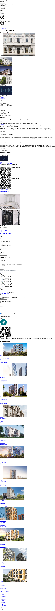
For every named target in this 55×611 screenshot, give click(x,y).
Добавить (9, 292)
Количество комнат (3, 4)
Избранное (1, 9)
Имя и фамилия (2, 297)
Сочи (2, 606)
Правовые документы (7, 592)
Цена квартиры (2, 5)
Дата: (1, 298)
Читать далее (2, 124)
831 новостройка (3, 3)
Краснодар (3, 602)
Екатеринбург (4, 599)
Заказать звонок (2, 165)
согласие (8, 270)
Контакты (1, 592)
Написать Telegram (2, 97)
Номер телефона (14, 297)
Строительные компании (13, 592)
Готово (1, 306)
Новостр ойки (4, 595)
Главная (3, 594)
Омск (2, 604)
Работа (18, 592)
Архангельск (3, 598)
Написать (1, 96)
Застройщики (4, 596)
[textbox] (3, 0)
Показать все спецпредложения (4, 189)
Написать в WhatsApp (3, 25)
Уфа (2, 607)
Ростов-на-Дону (4, 605)
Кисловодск (3, 601)
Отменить (12, 292)
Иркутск (3, 600)
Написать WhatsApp (3, 98)
